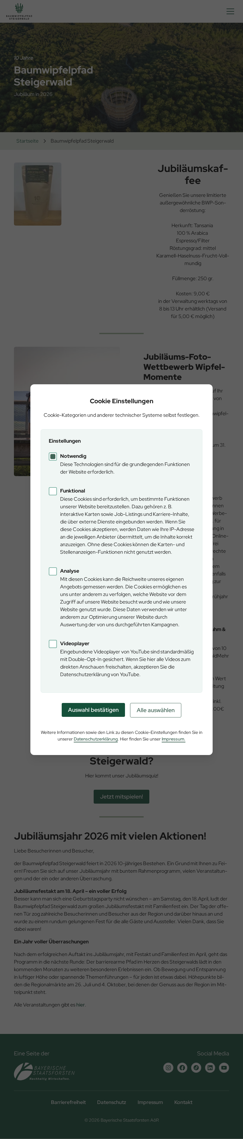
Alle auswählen (156, 710)
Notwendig (73, 456)
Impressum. (173, 739)
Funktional (72, 490)
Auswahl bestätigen (93, 709)
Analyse (69, 571)
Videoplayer (75, 643)
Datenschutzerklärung (96, 739)
